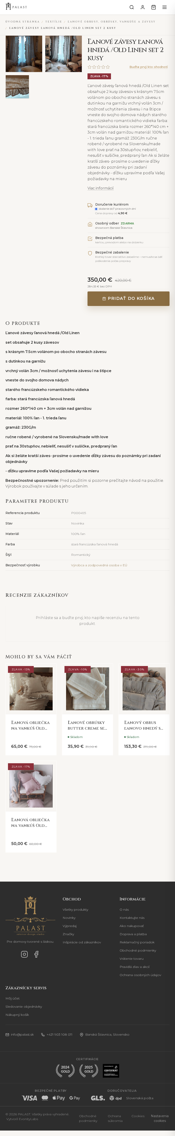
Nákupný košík (17, 1015)
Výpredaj (70, 926)
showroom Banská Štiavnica (113, 227)
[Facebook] (36, 954)
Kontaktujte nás (132, 918)
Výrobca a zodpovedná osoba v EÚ (99, 565)
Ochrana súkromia (115, 1118)
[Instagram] (24, 954)
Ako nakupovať (132, 926)
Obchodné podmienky (138, 950)
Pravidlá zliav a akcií (134, 967)
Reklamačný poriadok (137, 942)
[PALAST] (16, 7)
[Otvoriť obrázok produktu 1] (23, 53)
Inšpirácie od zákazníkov (82, 942)
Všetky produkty (75, 909)
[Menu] (165, 7)
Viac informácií (101, 188)
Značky (68, 934)
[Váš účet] (143, 7)
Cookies (137, 1116)
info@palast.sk (22, 1034)
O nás (124, 909)
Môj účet (12, 998)
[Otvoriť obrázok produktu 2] (63, 53)
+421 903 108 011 (59, 1034)
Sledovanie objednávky (23, 1006)
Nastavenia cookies (160, 1118)
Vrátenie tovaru (132, 959)
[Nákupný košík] (154, 7)
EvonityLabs (28, 1119)
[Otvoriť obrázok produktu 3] (17, 87)
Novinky (69, 918)
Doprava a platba (133, 934)
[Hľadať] (132, 7)
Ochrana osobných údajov (140, 975)
